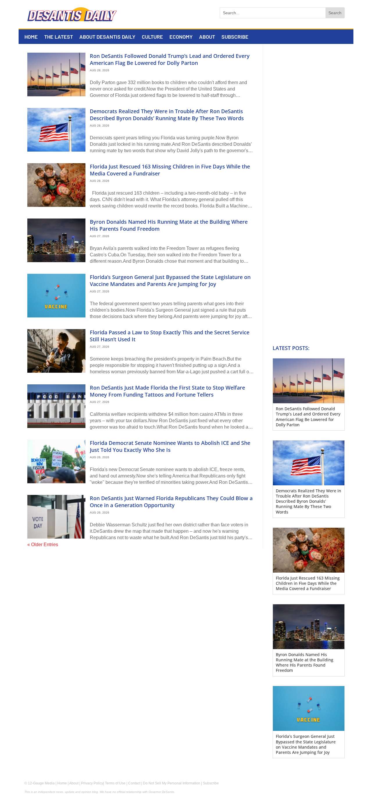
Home (31, 37)
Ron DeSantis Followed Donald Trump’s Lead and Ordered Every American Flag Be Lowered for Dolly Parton (170, 59)
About (207, 37)
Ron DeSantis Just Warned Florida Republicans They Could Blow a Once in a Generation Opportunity (171, 501)
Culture (152, 37)
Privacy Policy (92, 783)
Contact (134, 783)
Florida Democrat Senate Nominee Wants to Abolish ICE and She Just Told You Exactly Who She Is (170, 446)
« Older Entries (42, 544)
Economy (181, 37)
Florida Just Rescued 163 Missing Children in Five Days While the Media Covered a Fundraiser (170, 170)
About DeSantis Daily (107, 37)
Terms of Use (115, 783)
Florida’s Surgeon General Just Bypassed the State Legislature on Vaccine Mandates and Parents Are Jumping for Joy (170, 280)
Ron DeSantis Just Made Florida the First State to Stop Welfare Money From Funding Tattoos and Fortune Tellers (167, 391)
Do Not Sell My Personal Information (171, 783)
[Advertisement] (304, 142)
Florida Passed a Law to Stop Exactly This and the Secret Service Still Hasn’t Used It (169, 335)
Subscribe (234, 37)
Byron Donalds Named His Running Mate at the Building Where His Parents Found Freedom (169, 225)
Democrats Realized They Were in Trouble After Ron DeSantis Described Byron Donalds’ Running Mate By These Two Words (167, 114)
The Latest (58, 37)
